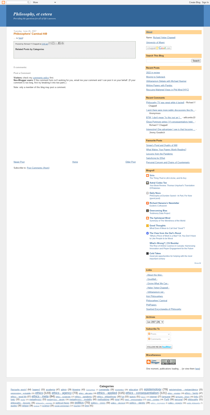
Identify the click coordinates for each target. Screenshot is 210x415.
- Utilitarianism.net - (155, 292)
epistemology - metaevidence (183, 389)
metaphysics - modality (80, 399)
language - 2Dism (183, 397)
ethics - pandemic (83, 396)
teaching (77, 406)
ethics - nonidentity (63, 397)
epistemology (152, 389)
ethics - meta (40, 396)
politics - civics (98, 403)
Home (75, 162)
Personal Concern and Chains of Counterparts (168, 162)
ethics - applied (107, 393)
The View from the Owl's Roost (165, 233)
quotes (14, 405)
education (133, 389)
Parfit (166, 399)
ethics (39, 393)
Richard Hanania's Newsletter (164, 203)
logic (13, 399)
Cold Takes (155, 253)
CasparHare (90, 390)
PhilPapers (151, 305)
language (166, 396)
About (149, 32)
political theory (63, 403)
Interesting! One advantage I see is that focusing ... (170, 129)
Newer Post (19, 162)
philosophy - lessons (21, 403)
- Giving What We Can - (157, 283)
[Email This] (50, 43)
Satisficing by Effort (155, 158)
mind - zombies (153, 400)
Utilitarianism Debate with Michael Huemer (166, 81)
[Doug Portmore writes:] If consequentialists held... (170, 122)
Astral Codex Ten (158, 183)
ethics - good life (19, 396)
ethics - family (191, 393)
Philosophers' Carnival (156, 300)
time (87, 405)
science (46, 405)
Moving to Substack (155, 77)
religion (25, 405)
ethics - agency (62, 393)
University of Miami (155, 42)
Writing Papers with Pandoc (159, 85)
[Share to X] (56, 43)
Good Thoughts (158, 225)
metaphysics (35, 399)
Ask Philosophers (154, 296)
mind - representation (133, 400)
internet (153, 396)
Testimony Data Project (160, 213)
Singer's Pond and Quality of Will (161, 145)
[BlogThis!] (53, 43)
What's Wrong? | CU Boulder (164, 243)
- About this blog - (154, 275)
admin (64, 389)
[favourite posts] (19, 389)
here (21, 38)
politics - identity (137, 403)
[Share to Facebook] (59, 43)
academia (50, 389)
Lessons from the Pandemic (159, 154)
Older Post (131, 162)
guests (132, 396)
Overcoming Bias (158, 210)
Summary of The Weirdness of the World (167, 221)
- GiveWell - (151, 279)
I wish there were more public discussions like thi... (170, 110)
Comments (155, 339)
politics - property (175, 403)
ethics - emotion (174, 393)
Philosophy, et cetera (32, 14)
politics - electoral (118, 403)
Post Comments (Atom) (38, 168)
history (143, 397)
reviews (36, 406)
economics (119, 390)
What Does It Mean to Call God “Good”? (167, 228)
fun (122, 396)
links (196, 396)
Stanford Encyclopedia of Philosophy (163, 309)
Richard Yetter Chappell (164, 37)
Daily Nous (155, 193)
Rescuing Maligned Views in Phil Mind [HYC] (167, 89)
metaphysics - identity (56, 400)
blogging (76, 389)
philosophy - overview (44, 403)
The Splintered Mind (160, 218)
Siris (152, 175)
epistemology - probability (21, 393)
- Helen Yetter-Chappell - (157, 288)
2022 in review (153, 72)
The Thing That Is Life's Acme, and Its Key (168, 178)
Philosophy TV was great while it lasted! (165, 102)
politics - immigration (158, 403)
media (23, 400)
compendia (104, 389)
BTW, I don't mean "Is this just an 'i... (164, 117)
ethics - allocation (86, 393)
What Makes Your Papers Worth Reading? (166, 149)
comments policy (41, 77)
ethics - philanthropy (106, 396)
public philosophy (193, 403)
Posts (153, 334)
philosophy (193, 399)
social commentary (62, 406)
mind (117, 399)
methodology (103, 399)
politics (79, 402)
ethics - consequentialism (142, 393)
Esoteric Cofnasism (158, 206)
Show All (197, 263)
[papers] (36, 389)
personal (179, 399)
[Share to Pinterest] (62, 43)
